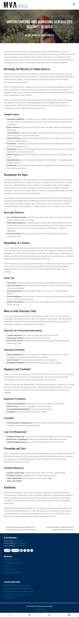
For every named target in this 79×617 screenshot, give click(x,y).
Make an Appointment (12, 560)
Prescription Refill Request (13, 563)
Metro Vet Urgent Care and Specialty (17, 588)
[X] (31, 550)
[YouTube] (21, 550)
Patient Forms (9, 569)
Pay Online (8, 566)
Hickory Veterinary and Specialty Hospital (18, 591)
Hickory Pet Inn (9, 598)
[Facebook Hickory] (15, 550)
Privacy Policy (39, 609)
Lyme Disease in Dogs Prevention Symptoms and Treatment (58, 528)
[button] (74, 4)
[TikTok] (28, 550)
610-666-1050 (18, 541)
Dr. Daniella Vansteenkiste (41, 35)
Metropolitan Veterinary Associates (16, 585)
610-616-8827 (20, 546)
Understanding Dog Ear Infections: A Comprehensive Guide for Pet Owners (20, 528)
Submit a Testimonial (11, 572)
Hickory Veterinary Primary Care (15, 595)
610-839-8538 (20, 543)
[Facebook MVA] (7, 550)
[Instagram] (24, 550)
